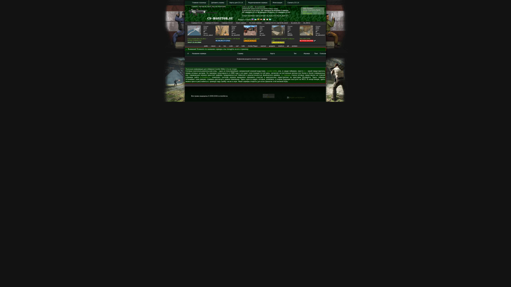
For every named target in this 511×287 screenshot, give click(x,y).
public (206, 46)
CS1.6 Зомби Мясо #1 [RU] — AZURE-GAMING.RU (197, 39)
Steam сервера (241, 23)
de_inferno (306, 23)
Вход (305, 11)
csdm (231, 46)
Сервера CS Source (212, 23)
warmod (263, 46)
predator (294, 46)
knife (243, 46)
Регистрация (277, 3)
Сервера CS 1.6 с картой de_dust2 (276, 23)
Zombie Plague (252, 46)
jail (288, 46)
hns (225, 46)
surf (237, 46)
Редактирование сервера (257, 3)
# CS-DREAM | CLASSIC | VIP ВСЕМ (228, 38)
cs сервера (285, 75)
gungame (272, 46)
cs (305, 71)
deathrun (281, 46)
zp (219, 46)
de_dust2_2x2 (295, 23)
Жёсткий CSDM (305, 38)
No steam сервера (255, 23)
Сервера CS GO (227, 23)
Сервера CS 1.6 (196, 23)
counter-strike (272, 71)
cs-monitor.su (205, 77)
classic (213, 46)
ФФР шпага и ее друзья (251, 38)
